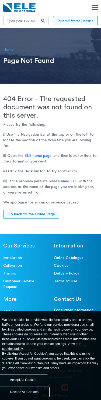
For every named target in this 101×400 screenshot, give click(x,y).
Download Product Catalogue (75, 20)
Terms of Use (65, 281)
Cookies (61, 266)
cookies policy (12, 349)
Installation (12, 258)
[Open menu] (95, 8)
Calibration (12, 266)
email (65, 181)
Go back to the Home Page (31, 214)
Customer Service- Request (19, 284)
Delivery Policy (66, 273)
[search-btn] (43, 20)
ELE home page (38, 156)
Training (9, 273)
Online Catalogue (68, 258)
